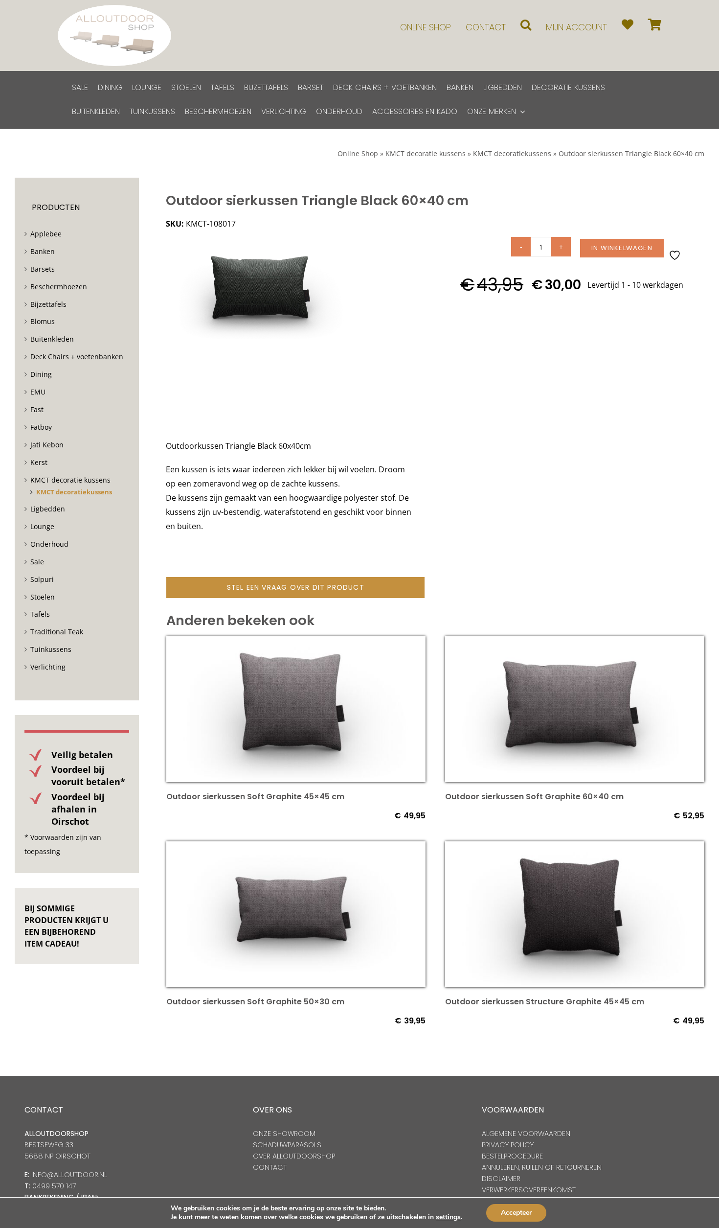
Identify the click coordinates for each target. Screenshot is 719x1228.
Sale (37, 561)
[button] (525, 24)
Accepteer (516, 1212)
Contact (270, 1167)
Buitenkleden (52, 339)
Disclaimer (501, 1178)
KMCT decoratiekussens (512, 153)
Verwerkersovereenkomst (529, 1190)
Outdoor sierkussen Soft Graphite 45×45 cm (255, 796)
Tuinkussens (50, 649)
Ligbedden (47, 508)
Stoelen (42, 597)
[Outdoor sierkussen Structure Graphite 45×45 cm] (574, 848)
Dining (41, 374)
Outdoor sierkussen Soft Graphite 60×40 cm (534, 796)
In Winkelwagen (621, 248)
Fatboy (41, 427)
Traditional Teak (56, 631)
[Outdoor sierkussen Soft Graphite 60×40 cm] (574, 643)
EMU (37, 391)
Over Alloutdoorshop (294, 1156)
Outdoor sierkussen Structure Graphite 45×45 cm (544, 1001)
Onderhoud (49, 544)
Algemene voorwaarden (526, 1133)
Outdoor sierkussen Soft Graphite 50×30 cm (255, 1001)
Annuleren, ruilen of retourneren (542, 1167)
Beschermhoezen (58, 286)
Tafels (40, 614)
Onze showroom (284, 1133)
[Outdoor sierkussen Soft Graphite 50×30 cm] (296, 848)
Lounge (42, 526)
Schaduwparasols (287, 1145)
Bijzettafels (48, 304)
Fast (37, 409)
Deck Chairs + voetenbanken (76, 356)
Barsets (42, 269)
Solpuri (42, 579)
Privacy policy (508, 1145)
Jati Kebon (47, 444)
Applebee (46, 233)
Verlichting (48, 667)
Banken (42, 251)
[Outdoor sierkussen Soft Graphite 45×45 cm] (296, 643)
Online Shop (357, 153)
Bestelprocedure (512, 1156)
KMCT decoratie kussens (425, 153)
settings (448, 1217)
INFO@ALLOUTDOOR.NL (69, 1175)
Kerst (38, 462)
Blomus (42, 321)
